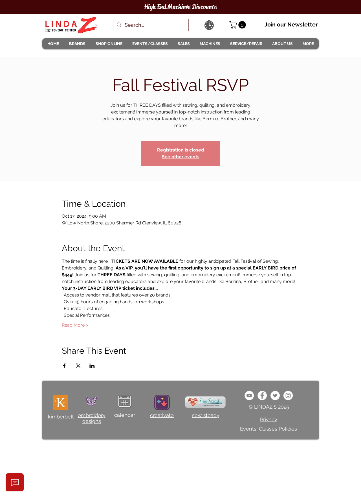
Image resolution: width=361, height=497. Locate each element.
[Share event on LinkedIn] (92, 366)
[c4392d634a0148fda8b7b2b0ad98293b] (275, 395)
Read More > (75, 325)
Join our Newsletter (291, 24)
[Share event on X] (78, 366)
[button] (77, 43)
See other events (180, 156)
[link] (238, 25)
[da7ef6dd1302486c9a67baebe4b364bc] (288, 395)
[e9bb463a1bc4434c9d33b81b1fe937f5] (249, 395)
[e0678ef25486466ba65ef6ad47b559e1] (262, 395)
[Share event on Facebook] (64, 366)
